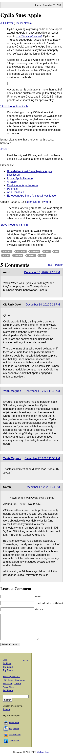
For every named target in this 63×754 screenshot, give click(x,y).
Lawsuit (31, 255)
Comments (20, 680)
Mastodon (7, 683)
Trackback (8, 690)
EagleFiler (14, 728)
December (47, 5)
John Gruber (34, 201)
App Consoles (15, 192)
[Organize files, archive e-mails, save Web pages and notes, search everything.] (6, 728)
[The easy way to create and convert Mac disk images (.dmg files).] (6, 722)
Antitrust (7, 251)
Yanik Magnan (12, 391)
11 (54, 5)
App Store (20, 251)
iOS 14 (6, 255)
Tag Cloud (8, 667)
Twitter (59, 264)
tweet (46, 201)
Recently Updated (11, 676)
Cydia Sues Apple (20, 15)
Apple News (8, 687)
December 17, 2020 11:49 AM (42, 391)
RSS (50, 264)
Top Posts (8, 670)
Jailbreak (18, 255)
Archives (7, 663)
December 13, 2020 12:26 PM (42, 272)
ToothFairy (14, 740)
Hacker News (23, 23)
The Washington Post (29, 36)
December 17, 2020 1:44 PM (43, 487)
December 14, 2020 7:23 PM (43, 304)
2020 (59, 5)
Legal (42, 255)
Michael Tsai (43, 752)
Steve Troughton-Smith (14, 106)
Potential (12, 188)
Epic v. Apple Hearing (20, 178)
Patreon (6, 709)
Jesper (4, 149)
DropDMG (14, 722)
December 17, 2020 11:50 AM (42, 458)
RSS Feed (8, 680)
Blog (5, 660)
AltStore (12, 181)
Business (35, 251)
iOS (56, 251)
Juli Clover (6, 23)
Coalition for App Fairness (22, 185)
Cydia (46, 251)
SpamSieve (14, 734)
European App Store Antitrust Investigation (32, 195)
